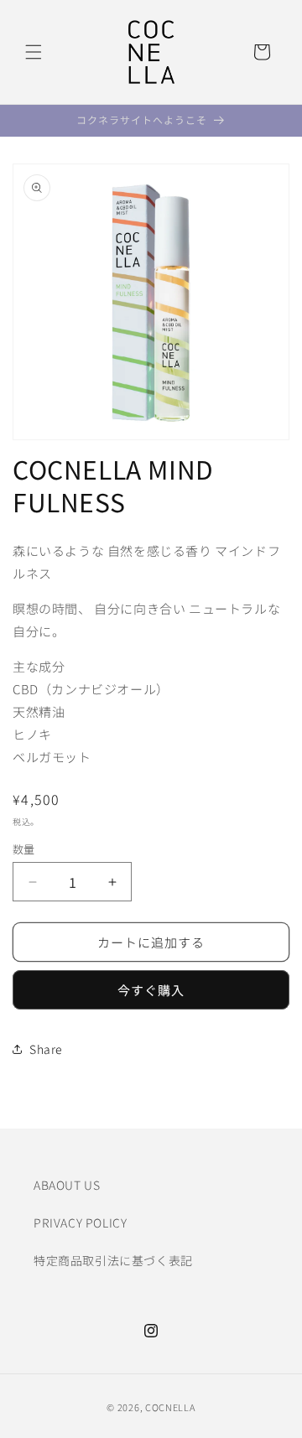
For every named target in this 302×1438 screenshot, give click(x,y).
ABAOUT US (67, 1184)
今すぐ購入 (151, 990)
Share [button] (46, 1049)
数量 (24, 849)
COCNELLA (170, 1407)
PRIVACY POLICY (80, 1222)
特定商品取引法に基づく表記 (113, 1260)
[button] (33, 52)
